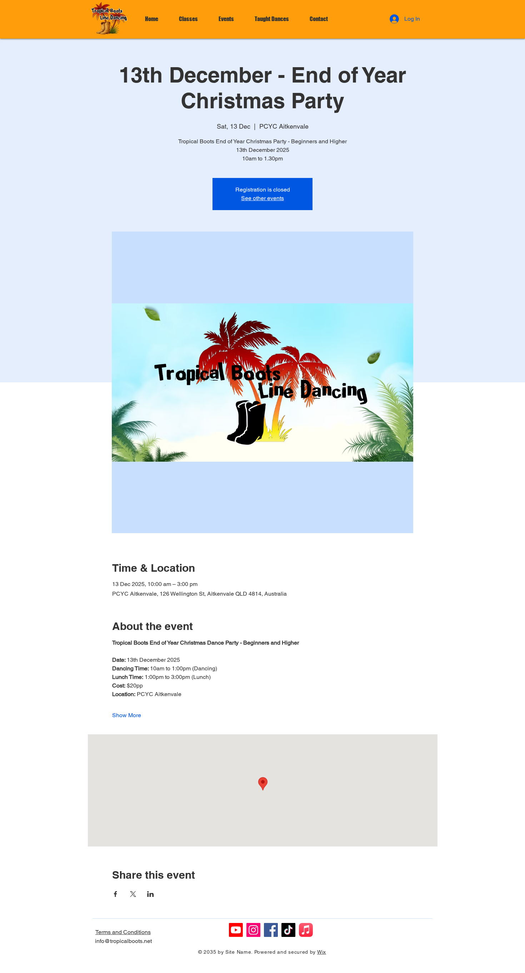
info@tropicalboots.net (123, 941)
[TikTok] (288, 930)
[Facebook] (271, 930)
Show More (126, 715)
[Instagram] (253, 930)
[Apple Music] (306, 930)
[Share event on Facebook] (115, 894)
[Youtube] (236, 930)
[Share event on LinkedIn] (150, 894)
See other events (262, 198)
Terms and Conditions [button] (123, 932)
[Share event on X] (133, 894)
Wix (321, 952)
